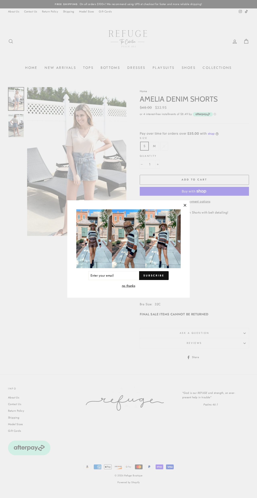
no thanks (128, 285)
